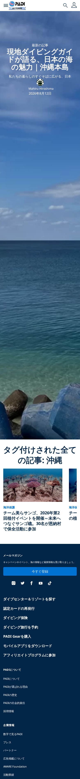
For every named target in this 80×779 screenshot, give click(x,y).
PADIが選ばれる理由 (15, 687)
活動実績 (8, 775)
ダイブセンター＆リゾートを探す (29, 599)
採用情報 (8, 711)
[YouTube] (41, 583)
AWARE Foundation (15, 766)
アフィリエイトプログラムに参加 (29, 655)
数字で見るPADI (12, 734)
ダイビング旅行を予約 (20, 627)
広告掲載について (14, 758)
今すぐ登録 (40, 571)
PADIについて (11, 679)
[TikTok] (50, 583)
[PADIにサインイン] (74, 5)
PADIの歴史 (10, 695)
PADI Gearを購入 (17, 636)
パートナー (10, 750)
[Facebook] (32, 583)
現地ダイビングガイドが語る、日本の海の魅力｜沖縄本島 (40, 59)
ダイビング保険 (15, 617)
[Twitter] (23, 583)
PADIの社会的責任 (14, 703)
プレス (7, 742)
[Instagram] (13, 583)
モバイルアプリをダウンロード (27, 645)
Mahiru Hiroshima (41, 88)
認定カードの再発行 (19, 608)
